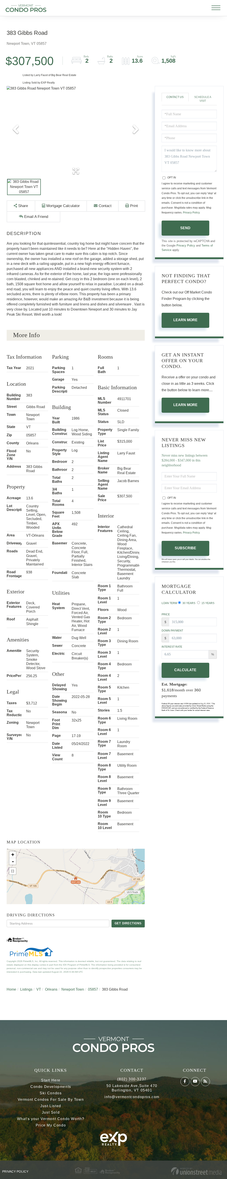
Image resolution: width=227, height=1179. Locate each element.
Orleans (51, 989)
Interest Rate (172, 646)
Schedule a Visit (202, 99)
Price (166, 614)
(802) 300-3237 (131, 1079)
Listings (26, 989)
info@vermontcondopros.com (131, 1097)
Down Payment (172, 630)
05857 (93, 989)
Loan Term (169, 603)
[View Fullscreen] (12, 871)
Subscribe (185, 548)
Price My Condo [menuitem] (51, 1125)
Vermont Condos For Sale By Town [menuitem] (51, 1099)
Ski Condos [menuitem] (51, 1093)
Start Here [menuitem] (51, 1080)
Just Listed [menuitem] (50, 1106)
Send (185, 228)
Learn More (185, 320)
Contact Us (175, 97)
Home (11, 989)
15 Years (207, 603)
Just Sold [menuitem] (51, 1112)
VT (38, 989)
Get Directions (128, 923)
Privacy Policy (191, 212)
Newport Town (72, 989)
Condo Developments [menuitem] (50, 1087)
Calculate (185, 670)
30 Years (188, 603)
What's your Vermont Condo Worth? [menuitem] (50, 1119)
